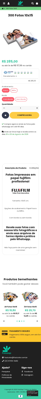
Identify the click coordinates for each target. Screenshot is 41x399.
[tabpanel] (11, 302)
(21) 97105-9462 (11, 361)
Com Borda (8, 99)
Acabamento (7, 86)
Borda (4, 95)
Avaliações (34, 168)
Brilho (14, 90)
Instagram (28, 375)
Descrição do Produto (15, 168)
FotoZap (20, 389)
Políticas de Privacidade (7, 376)
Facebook (28, 371)
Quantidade (7, 104)
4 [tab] (23, 321)
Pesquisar (6, 371)
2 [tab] (19, 321)
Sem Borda (21, 99)
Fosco (5, 90)
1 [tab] (17, 321)
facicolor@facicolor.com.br (15, 357)
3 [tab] (21, 321)
